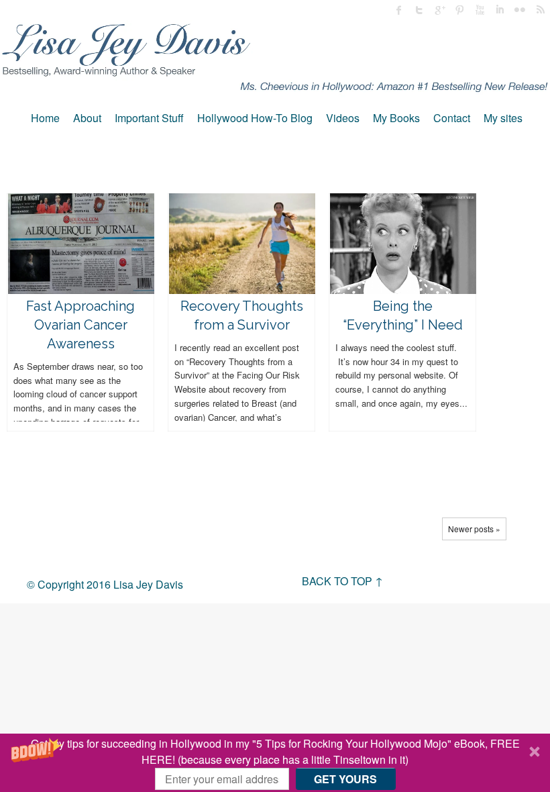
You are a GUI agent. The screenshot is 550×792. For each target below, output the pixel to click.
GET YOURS (345, 779)
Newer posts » (474, 528)
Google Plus (439, 10)
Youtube (480, 10)
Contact (451, 118)
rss (540, 10)
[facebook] (399, 10)
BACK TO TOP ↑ (342, 581)
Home (45, 118)
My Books (396, 118)
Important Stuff (149, 118)
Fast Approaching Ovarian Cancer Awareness (80, 325)
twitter (419, 10)
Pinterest (459, 10)
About (87, 118)
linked (500, 10)
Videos (343, 118)
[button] (275, 763)
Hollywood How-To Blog (255, 118)
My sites (503, 118)
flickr (520, 10)
